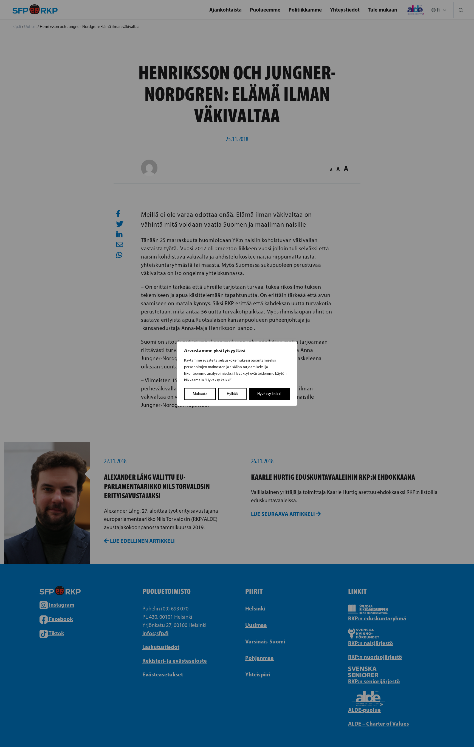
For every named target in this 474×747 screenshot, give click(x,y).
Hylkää (232, 393)
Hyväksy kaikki (269, 393)
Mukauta (200, 393)
